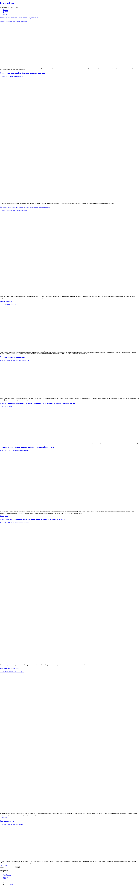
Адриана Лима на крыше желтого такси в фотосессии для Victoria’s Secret (32, 519)
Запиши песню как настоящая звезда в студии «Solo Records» (27, 447)
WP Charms (9, 884)
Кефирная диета (7, 821)
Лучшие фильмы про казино (12, 357)
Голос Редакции (16, 21)
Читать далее (4, 516)
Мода (4, 13)
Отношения (24, 21)
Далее (6, 865)
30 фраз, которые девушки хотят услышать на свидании (25, 207)
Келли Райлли (6, 301)
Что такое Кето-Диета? (10, 668)
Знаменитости (19, 76)
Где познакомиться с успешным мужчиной (19, 18)
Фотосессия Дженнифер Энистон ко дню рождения (22, 73)
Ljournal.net (7, 3)
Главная (5, 10)
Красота (5, 11)
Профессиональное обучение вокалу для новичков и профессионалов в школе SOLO (37, 403)
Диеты (5, 14)
